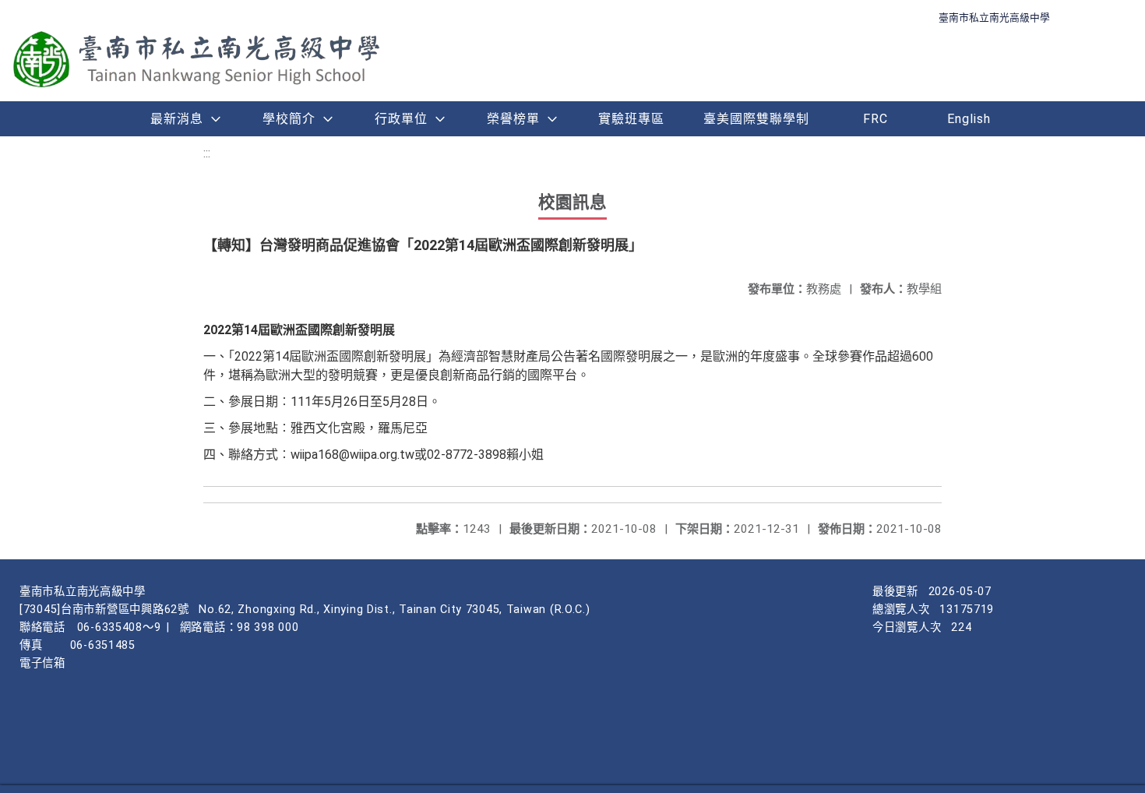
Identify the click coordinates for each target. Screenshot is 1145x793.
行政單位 (401, 118)
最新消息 (176, 118)
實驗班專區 (631, 118)
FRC (875, 118)
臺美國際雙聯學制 (756, 118)
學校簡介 (288, 118)
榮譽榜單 (513, 118)
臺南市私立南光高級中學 (994, 17)
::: (206, 153)
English (969, 118)
